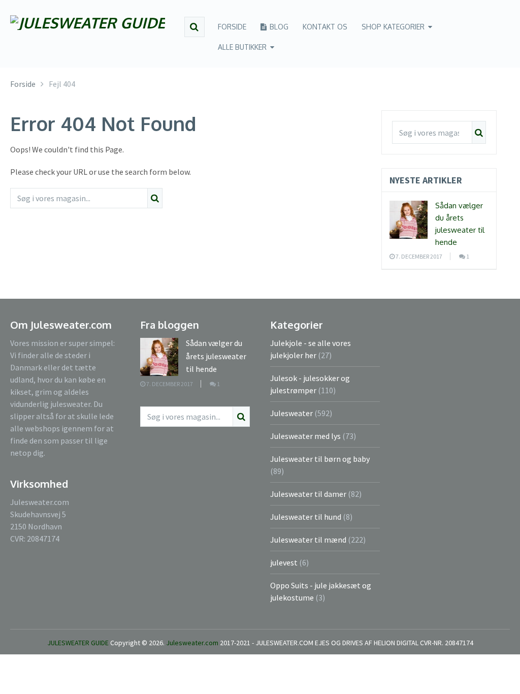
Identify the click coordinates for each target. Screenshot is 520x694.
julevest (284, 562)
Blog (278, 26)
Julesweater (291, 413)
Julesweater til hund (305, 517)
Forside (232, 26)
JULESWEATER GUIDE (78, 642)
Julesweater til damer (308, 494)
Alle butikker (242, 47)
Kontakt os (325, 26)
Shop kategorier (393, 26)
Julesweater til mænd (308, 539)
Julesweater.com (193, 642)
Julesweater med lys (305, 436)
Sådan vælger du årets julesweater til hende (216, 356)
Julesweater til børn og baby (320, 459)
